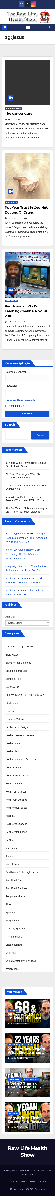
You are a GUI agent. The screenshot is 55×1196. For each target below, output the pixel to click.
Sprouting (11, 912)
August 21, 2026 (19, 1058)
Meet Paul (14, 1182)
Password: (11, 385)
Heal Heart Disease (17, 808)
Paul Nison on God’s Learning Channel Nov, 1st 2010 (26, 311)
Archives (10, 617)
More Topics (12, 864)
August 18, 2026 (19, 1092)
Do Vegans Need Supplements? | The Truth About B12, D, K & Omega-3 (26, 538)
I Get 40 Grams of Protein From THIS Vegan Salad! (24, 1087)
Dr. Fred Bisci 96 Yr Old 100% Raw (25, 695)
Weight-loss (12, 969)
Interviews (11, 848)
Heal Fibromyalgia (16, 783)
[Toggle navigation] (28, 27)
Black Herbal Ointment (18, 662)
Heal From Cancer (14, 108)
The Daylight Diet (15, 928)
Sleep (9, 904)
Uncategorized (14, 944)
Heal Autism (12, 751)
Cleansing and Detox (17, 671)
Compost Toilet (14, 679)
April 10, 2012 (15, 119)
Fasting (10, 711)
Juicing (9, 856)
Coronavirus (12, 687)
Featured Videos (15, 719)
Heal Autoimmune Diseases (21, 759)
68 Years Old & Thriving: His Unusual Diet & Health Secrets (27, 1018)
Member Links (16, 1189)
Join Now (41, 1182)
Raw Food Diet (14, 880)
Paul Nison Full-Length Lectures (23, 872)
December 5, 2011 (17, 218)
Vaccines (11, 953)
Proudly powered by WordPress (18, 1170)
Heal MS (10, 840)
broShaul (10, 578)
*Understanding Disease (19, 646)
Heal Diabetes (14, 767)
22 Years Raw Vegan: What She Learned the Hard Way (26, 1053)
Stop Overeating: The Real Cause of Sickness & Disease (23, 554)
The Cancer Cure (18, 114)
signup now (11, 400)
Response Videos (15, 896)
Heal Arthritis (13, 743)
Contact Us (40, 1189)
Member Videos (28, 1182)
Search (10, 424)
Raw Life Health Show (27, 16)
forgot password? (26, 400)
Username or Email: (16, 372)
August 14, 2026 (19, 1127)
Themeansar (27, 1174)
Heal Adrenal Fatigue (17, 727)
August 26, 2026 (19, 1023)
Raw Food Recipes (16, 888)
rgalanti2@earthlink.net (18, 533)
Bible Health (11, 202)
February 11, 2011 (18, 322)
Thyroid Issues (14, 936)
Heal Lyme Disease (16, 824)
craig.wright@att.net (16, 566)
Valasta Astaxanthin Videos (21, 961)
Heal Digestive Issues (18, 775)
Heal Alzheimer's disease (20, 735)
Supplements (13, 920)
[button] (50, 27)
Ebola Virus (12, 703)
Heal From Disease (16, 799)
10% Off (29, 1189)
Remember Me (16, 406)
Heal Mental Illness (16, 832)
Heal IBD (11, 816)
